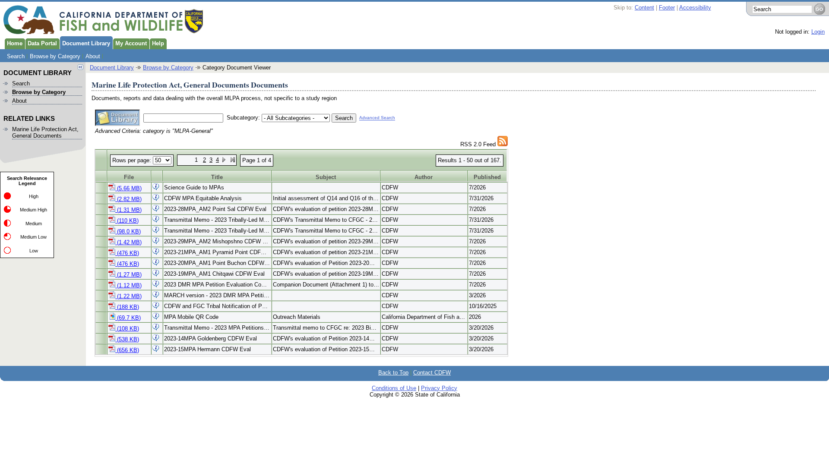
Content (644, 7)
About (92, 56)
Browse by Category (55, 56)
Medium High (33, 209)
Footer (667, 7)
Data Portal (42, 43)
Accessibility (695, 7)
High (33, 196)
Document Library (86, 43)
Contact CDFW (432, 372)
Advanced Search (377, 118)
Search (16, 56)
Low (33, 250)
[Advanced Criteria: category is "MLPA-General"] (502, 144)
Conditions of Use (394, 388)
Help (158, 43)
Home (14, 43)
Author (423, 177)
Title (217, 177)
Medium (33, 223)
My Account (131, 43)
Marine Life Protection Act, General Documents (45, 132)
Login (818, 31)
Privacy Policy (439, 388)
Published (487, 177)
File (129, 177)
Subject (326, 177)
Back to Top (393, 372)
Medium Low (33, 236)
